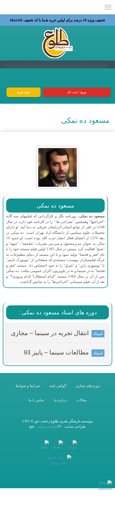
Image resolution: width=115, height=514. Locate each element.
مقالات (81, 400)
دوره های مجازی (88, 386)
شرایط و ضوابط (27, 386)
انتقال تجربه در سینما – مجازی (50, 332)
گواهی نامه (57, 386)
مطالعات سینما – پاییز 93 (56, 352)
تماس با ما (36, 400)
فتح (31, 426)
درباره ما (60, 400)
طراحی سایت (74, 426)
